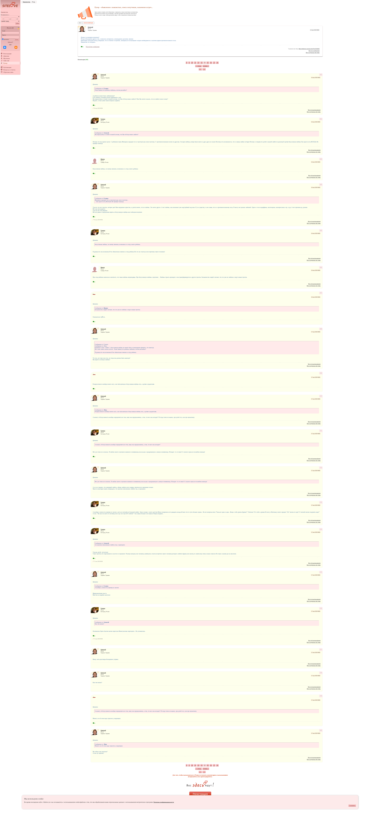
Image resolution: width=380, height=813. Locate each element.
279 (321, 696)
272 (321, 467)
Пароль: (4, 35)
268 (321, 329)
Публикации (7, 67)
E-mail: (3, 31)
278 (321, 672)
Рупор (5, 63)
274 (321, 529)
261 (321, 74)
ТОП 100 (6, 61)
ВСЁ (80, 23)
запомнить (6, 39)
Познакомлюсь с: (5, 15)
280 (321, 730)
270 (321, 396)
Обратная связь (8, 72)
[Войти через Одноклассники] (16, 47)
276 (321, 608)
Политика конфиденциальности (163, 802)
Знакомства (4, 12)
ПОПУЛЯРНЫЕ (88, 23)
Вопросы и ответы (9, 70)
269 (321, 373)
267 (321, 293)
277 (321, 649)
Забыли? (10, 42)
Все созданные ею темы (314, 152)
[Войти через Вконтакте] (4, 47)
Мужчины (6, 58)
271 (321, 430)
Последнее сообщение (92, 47)
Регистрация (7, 53)
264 (321, 184)
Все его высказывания (314, 110)
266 (321, 267)
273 (321, 502)
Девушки (6, 56)
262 (321, 119)
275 (321, 572)
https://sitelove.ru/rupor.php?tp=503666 (309, 49)
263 (321, 159)
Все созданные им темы (313, 52)
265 (321, 230)
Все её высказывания (314, 150)
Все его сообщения (314, 50)
